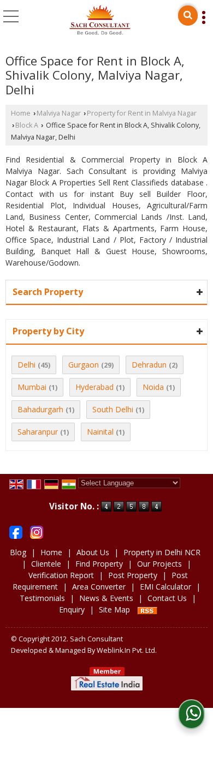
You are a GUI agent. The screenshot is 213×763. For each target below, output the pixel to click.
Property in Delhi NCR (161, 552)
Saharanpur (37, 431)
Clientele (46, 563)
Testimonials (42, 598)
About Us (92, 552)
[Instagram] (36, 531)
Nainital (100, 431)
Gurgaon (83, 364)
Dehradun (149, 364)
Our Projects (159, 563)
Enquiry (72, 609)
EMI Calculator (165, 586)
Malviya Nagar (59, 113)
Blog (18, 552)
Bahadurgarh (40, 409)
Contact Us (167, 598)
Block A (26, 125)
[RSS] (147, 609)
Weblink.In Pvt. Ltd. (127, 650)
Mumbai (31, 387)
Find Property (99, 563)
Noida (153, 387)
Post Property (132, 575)
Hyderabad (94, 387)
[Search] (188, 15)
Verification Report (61, 575)
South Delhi (112, 409)
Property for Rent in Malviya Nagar (142, 113)
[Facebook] (15, 531)
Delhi (26, 364)
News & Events (106, 598)
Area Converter (99, 586)
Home (21, 113)
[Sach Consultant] (100, 21)
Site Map (114, 609)
